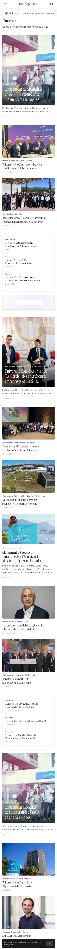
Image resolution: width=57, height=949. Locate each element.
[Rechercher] (52, 4)
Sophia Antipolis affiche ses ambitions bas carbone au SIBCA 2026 (30, 13)
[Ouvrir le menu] (5, 4)
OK (49, 943)
